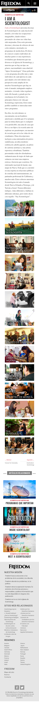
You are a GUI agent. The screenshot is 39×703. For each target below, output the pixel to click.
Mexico (6, 656)
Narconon (23, 630)
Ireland (6, 660)
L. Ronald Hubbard (10, 613)
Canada (6, 647)
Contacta (7, 677)
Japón (22, 645)
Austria (6, 643)
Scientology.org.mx (10, 609)
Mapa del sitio (9, 672)
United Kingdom (25, 664)
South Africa (8, 650)
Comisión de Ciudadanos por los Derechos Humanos (27, 619)
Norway (22, 652)
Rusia (22, 656)
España (22, 658)
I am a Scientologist (12, 27)
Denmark (7, 654)
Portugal (23, 654)
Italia (5, 664)
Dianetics (7, 611)
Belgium (6, 645)
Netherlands (24, 647)
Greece (22, 643)
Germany (7, 652)
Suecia (22, 660)
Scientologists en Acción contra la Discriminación (10, 626)
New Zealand (24, 650)
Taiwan (22, 662)
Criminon (23, 628)
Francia (6, 658)
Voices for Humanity (11, 463)
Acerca (6, 675)
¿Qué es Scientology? (11, 615)
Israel (6, 662)
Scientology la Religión (11, 617)
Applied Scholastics (26, 632)
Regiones (9, 640)
